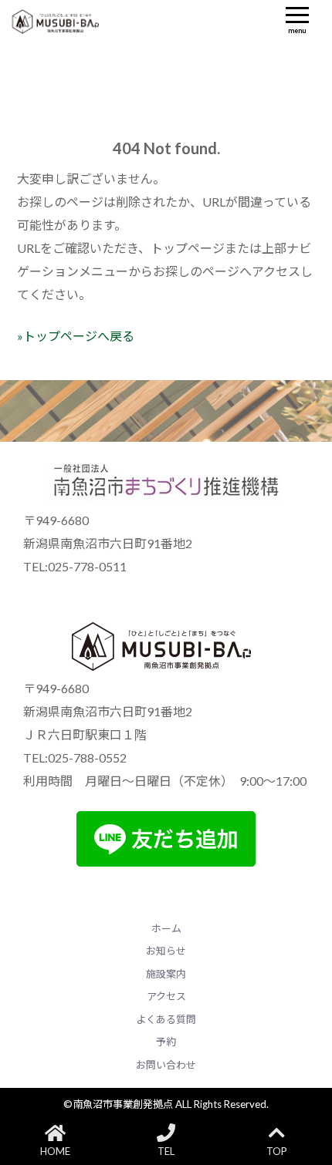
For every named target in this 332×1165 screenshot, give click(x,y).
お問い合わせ (166, 1065)
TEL (166, 1151)
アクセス (166, 996)
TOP (276, 1151)
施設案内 (166, 974)
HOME (55, 1151)
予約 (166, 1041)
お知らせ (166, 950)
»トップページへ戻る (75, 335)
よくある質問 (166, 1019)
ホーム (166, 928)
